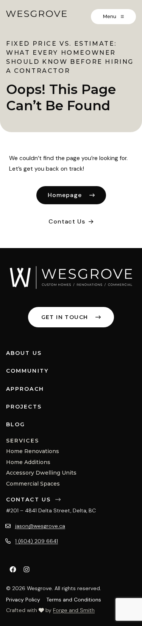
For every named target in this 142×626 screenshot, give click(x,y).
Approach (25, 388)
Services (22, 440)
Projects (24, 406)
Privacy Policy (23, 599)
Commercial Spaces (33, 483)
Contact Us (66, 221)
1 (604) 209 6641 (36, 541)
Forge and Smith (74, 610)
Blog (15, 424)
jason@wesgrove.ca (40, 526)
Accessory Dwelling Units (41, 472)
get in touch (64, 317)
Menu (110, 16)
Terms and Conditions (73, 599)
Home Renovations (32, 451)
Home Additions (28, 462)
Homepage (65, 195)
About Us (24, 353)
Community (27, 370)
